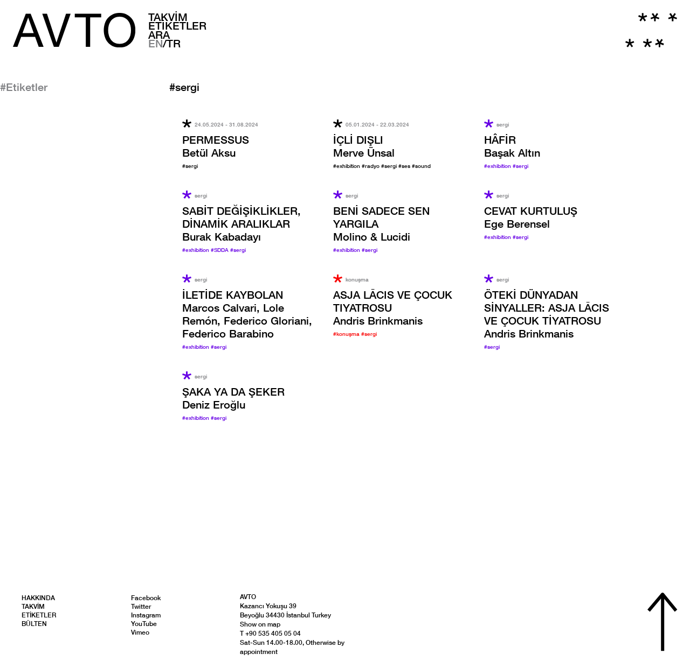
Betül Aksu (215, 146)
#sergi (190, 166)
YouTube (144, 624)
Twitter (141, 606)
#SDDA (220, 250)
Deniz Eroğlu (233, 398)
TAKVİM (168, 16)
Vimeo (140, 632)
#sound (421, 166)
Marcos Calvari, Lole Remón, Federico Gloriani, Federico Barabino (247, 314)
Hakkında (38, 598)
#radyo (371, 166)
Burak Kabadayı (241, 223)
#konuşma (347, 333)
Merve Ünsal (364, 146)
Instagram (146, 615)
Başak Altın (512, 146)
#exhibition (347, 166)
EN (155, 43)
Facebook (146, 598)
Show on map (260, 624)
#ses (405, 166)
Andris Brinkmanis (546, 314)
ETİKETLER (177, 25)
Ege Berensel (530, 217)
